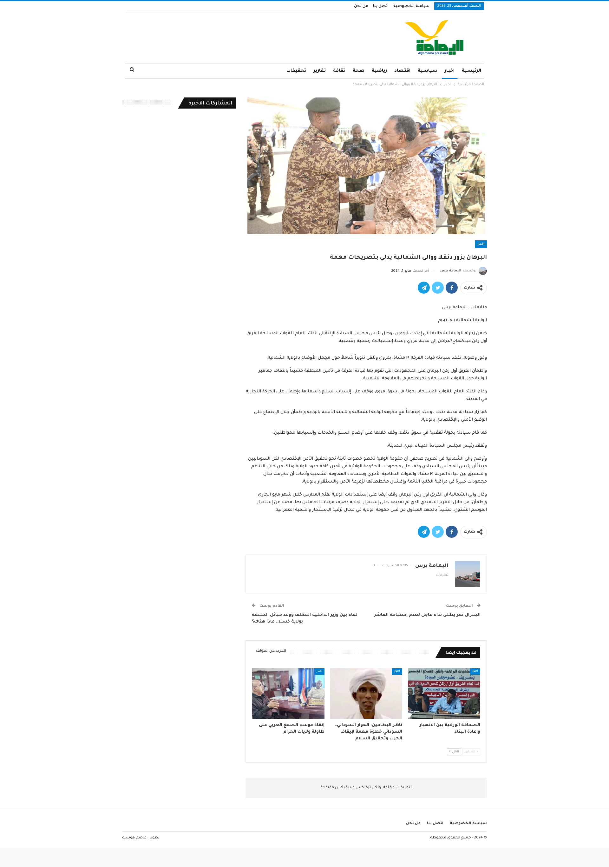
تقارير (320, 71)
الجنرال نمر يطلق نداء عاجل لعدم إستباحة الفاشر (427, 615)
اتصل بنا (381, 6)
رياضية (379, 71)
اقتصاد (402, 71)
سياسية (427, 71)
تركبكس (363, 787)
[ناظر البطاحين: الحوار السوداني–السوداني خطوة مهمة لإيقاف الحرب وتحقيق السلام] (366, 693)
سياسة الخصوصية (411, 6)
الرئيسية (471, 71)
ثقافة (339, 71)
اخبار (450, 71)
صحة (358, 71)
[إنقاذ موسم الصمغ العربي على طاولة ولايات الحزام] (288, 693)
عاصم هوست (134, 838)
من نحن (361, 6)
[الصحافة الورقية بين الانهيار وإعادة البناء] (444, 693)
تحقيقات (296, 71)
